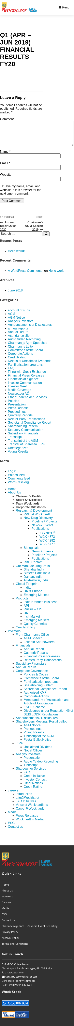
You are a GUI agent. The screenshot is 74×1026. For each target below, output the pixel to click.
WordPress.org (18, 482)
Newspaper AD (18, 393)
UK (26, 613)
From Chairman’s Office (32, 634)
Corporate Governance (32, 671)
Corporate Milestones (31, 507)
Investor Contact (35, 779)
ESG (11, 823)
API (26, 605)
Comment (8, 119)
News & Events (42, 525)
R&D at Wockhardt (37, 514)
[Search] (46, 233)
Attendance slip (19, 335)
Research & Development (34, 510)
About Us (14, 492)
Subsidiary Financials (23, 433)
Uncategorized (18, 448)
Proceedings (17, 411)
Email (5, 163)
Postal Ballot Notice (37, 739)
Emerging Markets (36, 594)
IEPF (19, 743)
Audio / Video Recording (41, 761)
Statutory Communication (25, 429)
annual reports (18, 328)
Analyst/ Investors (28, 754)
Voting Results (18, 451)
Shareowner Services (31, 768)
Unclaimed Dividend (38, 747)
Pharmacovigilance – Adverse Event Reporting (29, 926)
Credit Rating (17, 357)
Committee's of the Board (25, 350)
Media (12, 812)
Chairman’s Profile (28, 496)
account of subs (19, 310)
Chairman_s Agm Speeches (27, 342)
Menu (65, 7)
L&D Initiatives (26, 801)
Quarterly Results (36, 652)
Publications (40, 528)
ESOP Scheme (34, 707)
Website (5, 174)
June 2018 (15, 290)
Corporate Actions (20, 353)
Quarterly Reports (20, 415)
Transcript (15, 437)
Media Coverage (19, 389)
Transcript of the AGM (23, 440)
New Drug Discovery (38, 517)
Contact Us (8, 920)
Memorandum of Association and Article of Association (46, 701)
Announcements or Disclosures (30, 324)
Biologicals (31, 547)
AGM (11, 313)
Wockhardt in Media (30, 819)
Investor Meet (17, 386)
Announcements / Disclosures (37, 718)
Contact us (15, 826)
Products (22, 598)
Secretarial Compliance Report (29, 422)
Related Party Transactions (43, 660)
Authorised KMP (35, 692)
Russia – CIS (33, 609)
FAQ (11, 368)
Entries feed (16, 475)
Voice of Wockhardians (32, 804)
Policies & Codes (36, 674)
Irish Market (32, 616)
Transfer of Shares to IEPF (26, 444)
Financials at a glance (23, 379)
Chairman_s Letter (21, 346)
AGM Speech (33, 638)
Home (12, 489)
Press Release (18, 408)
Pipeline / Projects (44, 521)
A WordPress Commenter (25, 270)
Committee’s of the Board (41, 678)
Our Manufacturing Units (33, 566)
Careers (6, 903)
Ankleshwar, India (36, 580)
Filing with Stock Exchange (27, 371)
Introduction (24, 794)
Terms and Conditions (15, 944)
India (27, 587)
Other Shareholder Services (27, 397)
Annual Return (18, 332)
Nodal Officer (33, 750)
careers (13, 790)
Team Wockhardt (27, 503)
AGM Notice (16, 317)
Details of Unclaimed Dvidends (29, 361)
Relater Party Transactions (26, 419)
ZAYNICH (47, 533)
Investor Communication (25, 382)
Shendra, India (34, 569)
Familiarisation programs (25, 364)
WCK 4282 (47, 540)
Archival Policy (10, 938)
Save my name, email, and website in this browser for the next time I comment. (20, 190)
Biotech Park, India (37, 573)
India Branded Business (40, 602)
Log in (12, 471)
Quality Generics (35, 623)
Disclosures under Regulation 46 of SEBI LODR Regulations (48, 712)
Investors (14, 631)
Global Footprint (27, 583)
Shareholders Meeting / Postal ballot (41, 721)
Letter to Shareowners (39, 642)
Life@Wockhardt (27, 797)
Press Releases (27, 815)
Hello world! (16, 251)
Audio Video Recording (24, 339)
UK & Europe (33, 591)
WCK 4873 (47, 536)
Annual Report (34, 649)
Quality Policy (25, 627)
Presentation (17, 404)
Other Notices (33, 783)
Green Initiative (34, 775)
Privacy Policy (10, 932)
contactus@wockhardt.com (21, 977)
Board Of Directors (29, 499)
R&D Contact (33, 562)
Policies (13, 401)
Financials (23, 645)
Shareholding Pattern (23, 426)
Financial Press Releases (26, 375)
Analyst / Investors (20, 321)
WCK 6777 (47, 544)
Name (5, 151)
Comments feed (19, 478)
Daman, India (33, 576)
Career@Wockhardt (30, 808)
